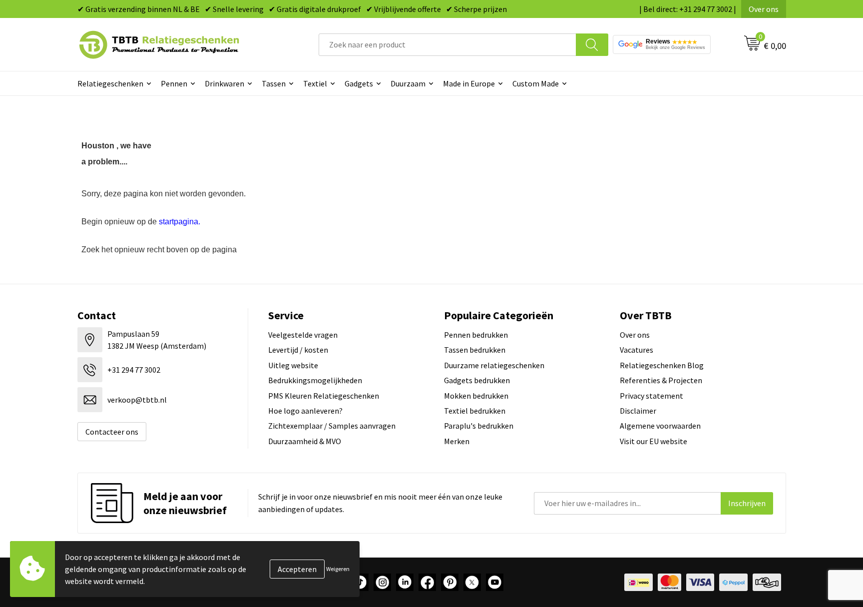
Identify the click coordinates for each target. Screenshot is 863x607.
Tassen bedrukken (474, 350)
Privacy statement (651, 396)
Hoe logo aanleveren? (305, 411)
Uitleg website (293, 365)
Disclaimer (638, 411)
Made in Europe (469, 83)
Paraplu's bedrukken (478, 426)
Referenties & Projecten (661, 380)
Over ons (764, 9)
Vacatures (636, 350)
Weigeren (338, 569)
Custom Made (535, 83)
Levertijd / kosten (298, 350)
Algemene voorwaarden (660, 426)
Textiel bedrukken (474, 411)
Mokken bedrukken (476, 396)
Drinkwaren (224, 83)
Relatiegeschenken (110, 83)
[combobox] (447, 44)
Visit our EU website (653, 441)
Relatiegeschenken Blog (662, 365)
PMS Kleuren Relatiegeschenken (323, 396)
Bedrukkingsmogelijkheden (315, 380)
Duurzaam (408, 83)
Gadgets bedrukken (477, 380)
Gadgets (359, 83)
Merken (456, 441)
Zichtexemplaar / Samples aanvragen (332, 426)
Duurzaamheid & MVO (304, 441)
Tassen (274, 83)
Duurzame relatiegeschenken (494, 365)
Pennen (174, 83)
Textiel (315, 83)
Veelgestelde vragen (303, 335)
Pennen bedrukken (476, 335)
